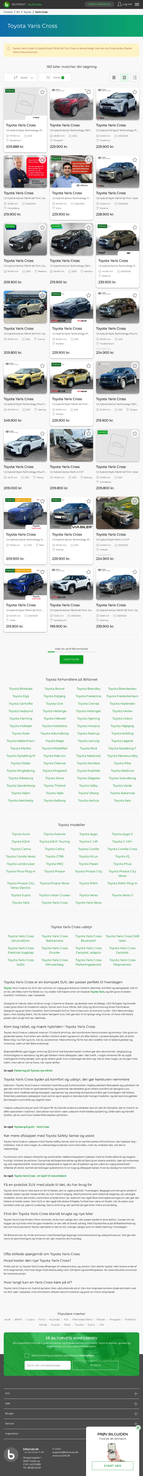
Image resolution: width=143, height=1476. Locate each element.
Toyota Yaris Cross (55, 902)
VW (101, 1324)
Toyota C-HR (88, 841)
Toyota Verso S (122, 895)
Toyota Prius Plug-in (21, 871)
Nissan (101, 1319)
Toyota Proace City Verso (122, 874)
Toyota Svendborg (122, 778)
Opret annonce (99, 4)
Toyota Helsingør (88, 711)
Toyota (27, 11)
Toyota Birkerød (20, 688)
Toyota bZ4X (21, 841)
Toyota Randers (88, 763)
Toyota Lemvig (88, 741)
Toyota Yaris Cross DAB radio (122, 938)
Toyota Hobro (122, 718)
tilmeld (95, 1365)
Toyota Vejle (54, 793)
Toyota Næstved (88, 756)
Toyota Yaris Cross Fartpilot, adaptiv (88, 950)
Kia (66, 1319)
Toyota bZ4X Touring (54, 841)
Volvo (91, 1324)
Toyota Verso (88, 895)
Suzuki (55, 1324)
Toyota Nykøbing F (122, 748)
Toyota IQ (122, 856)
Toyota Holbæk (20, 726)
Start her (112, 1465)
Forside (8, 11)
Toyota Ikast (21, 733)
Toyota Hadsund (21, 711)
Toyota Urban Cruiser (54, 895)
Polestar (130, 1319)
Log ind (127, 4)
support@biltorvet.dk (65, 1452)
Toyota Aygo (88, 834)
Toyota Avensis (55, 834)
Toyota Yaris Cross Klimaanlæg (55, 962)
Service (9, 1423)
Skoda (43, 1324)
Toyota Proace (54, 871)
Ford (42, 1319)
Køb (7, 1403)
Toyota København (21, 741)
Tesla (67, 1324)
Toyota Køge (54, 741)
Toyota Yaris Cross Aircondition (21, 938)
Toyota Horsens (88, 726)
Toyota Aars (122, 800)
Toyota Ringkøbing (21, 770)
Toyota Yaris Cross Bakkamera (55, 938)
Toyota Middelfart (55, 748)
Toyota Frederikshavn (122, 696)
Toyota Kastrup (88, 733)
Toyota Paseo (88, 864)
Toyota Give (54, 703)
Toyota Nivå (88, 748)
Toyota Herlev (122, 711)
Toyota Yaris (20, 902)
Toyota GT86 (54, 856)
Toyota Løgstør (122, 741)
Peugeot (115, 1319)
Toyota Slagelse (88, 778)
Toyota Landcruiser (21, 864)
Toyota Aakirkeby (21, 800)
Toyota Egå (20, 696)
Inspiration (11, 1433)
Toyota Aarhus (88, 800)
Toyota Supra (20, 895)
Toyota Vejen (20, 793)
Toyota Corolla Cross (122, 849)
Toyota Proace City (88, 871)
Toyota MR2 (54, 864)
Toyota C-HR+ (122, 841)
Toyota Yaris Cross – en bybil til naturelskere (40, 1175)
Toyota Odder (21, 763)
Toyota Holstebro (54, 726)
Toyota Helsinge (54, 711)
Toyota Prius (122, 864)
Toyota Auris (21, 834)
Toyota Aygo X (122, 834)
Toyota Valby (88, 785)
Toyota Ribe (122, 763)
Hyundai (54, 1319)
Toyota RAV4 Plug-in (122, 883)
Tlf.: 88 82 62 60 (32, 1467)
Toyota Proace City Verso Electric (20, 886)
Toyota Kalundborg (54, 733)
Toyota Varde (122, 785)
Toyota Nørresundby (122, 756)
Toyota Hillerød (55, 718)
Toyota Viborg (88, 793)
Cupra (30, 1319)
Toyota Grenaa (88, 703)
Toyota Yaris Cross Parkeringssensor (88, 962)
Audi (7, 1319)
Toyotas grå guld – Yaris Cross (31, 1126)
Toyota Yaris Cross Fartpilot (122, 950)
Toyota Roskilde (88, 770)
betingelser (87, 1355)
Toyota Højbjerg (122, 726)
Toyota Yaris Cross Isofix (21, 962)
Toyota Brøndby (88, 688)
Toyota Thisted (55, 785)
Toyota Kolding (122, 733)
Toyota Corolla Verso (21, 856)
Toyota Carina (21, 849)
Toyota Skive (54, 778)
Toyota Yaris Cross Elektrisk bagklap (21, 950)
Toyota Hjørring (88, 718)
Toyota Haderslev (122, 703)
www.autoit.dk (61, 1455)
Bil (18, 11)
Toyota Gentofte (21, 703)
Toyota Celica (54, 849)
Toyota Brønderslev (122, 688)
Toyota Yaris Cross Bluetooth (88, 938)
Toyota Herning (20, 718)
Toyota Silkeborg (20, 778)
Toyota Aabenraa (122, 793)
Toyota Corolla (88, 849)
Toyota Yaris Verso (88, 902)
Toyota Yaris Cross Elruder (55, 950)
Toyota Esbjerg (55, 696)
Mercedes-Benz (82, 1319)
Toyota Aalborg (55, 800)
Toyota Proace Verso (54, 883)
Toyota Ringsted (54, 770)
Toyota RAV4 (88, 883)
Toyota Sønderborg (21, 785)
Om (7, 1393)
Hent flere (71, 659)
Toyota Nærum (54, 756)
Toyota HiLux (88, 856)
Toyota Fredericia (88, 696)
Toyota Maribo (20, 748)
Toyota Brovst (55, 688)
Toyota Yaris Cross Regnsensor (122, 962)
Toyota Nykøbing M (20, 756)
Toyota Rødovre (122, 770)
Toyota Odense (54, 763)
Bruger (9, 1413)
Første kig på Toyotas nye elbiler (33, 1070)
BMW (18, 1319)
